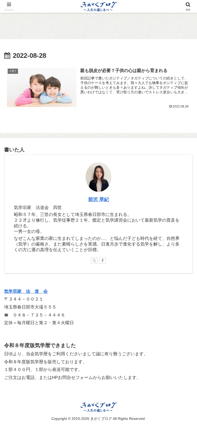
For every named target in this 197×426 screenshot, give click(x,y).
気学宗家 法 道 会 (26, 291)
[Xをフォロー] (94, 260)
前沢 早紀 (98, 199)
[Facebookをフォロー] (102, 260)
